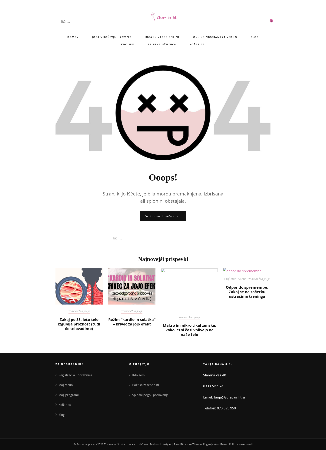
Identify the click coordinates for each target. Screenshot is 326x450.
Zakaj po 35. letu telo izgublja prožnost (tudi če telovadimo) (79, 324)
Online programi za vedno (215, 37)
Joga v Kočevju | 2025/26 (111, 37)
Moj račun (65, 385)
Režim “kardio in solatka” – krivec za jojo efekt (131, 322)
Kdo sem (128, 44)
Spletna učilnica (162, 44)
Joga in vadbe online (162, 37)
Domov (73, 37)
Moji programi (68, 395)
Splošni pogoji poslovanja (150, 395)
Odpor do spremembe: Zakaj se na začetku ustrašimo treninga (247, 292)
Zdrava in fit (111, 444)
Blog (255, 37)
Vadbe (242, 279)
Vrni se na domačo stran (163, 216)
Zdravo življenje (79, 311)
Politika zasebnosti (145, 385)
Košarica (197, 44)
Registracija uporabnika (75, 375)
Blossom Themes (191, 444)
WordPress (221, 444)
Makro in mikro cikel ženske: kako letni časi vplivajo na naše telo (189, 330)
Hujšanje (230, 279)
